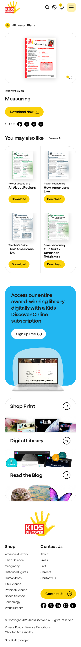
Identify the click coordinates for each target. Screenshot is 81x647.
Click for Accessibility (19, 632)
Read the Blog (26, 475)
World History (14, 608)
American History (16, 554)
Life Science (13, 584)
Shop (10, 546)
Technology (12, 602)
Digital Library (27, 440)
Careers (45, 572)
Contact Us (51, 546)
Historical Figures (16, 572)
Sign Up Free (26, 334)
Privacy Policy (14, 627)
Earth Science (14, 560)
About (44, 554)
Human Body (13, 578)
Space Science (15, 596)
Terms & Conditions (37, 627)
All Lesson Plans (23, 25)
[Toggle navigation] (71, 7)
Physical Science (16, 590)
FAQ (43, 566)
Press (44, 560)
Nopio (25, 640)
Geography (12, 566)
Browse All (55, 138)
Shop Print (22, 406)
